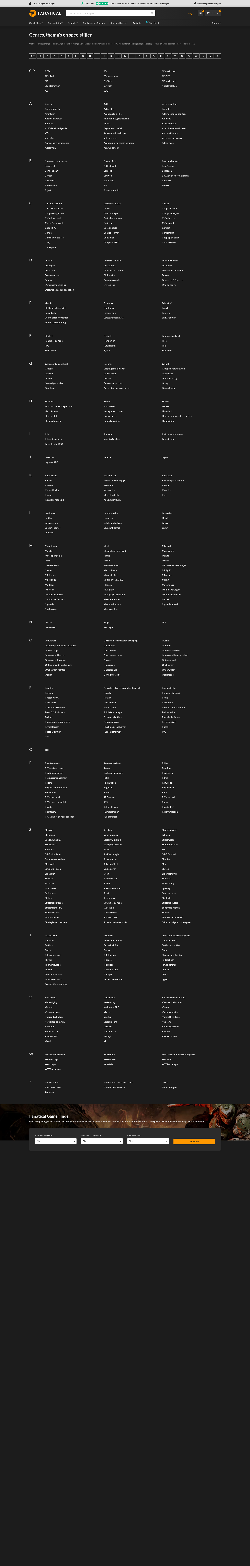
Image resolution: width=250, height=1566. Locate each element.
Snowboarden (110, 878)
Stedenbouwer (169, 829)
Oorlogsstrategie (112, 674)
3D (46, 81)
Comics (48, 232)
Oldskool (166, 645)
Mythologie (51, 609)
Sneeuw (49, 878)
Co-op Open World (54, 223)
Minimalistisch (111, 575)
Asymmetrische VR (113, 128)
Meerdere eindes (112, 599)
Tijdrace (108, 959)
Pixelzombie (110, 702)
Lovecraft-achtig (112, 527)
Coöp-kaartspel (53, 218)
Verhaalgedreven (170, 1026)
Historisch (167, 411)
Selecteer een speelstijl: (91, 1135)
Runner (165, 802)
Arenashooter (169, 123)
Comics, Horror (111, 232)
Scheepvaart (51, 844)
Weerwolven (110, 1059)
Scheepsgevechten (113, 844)
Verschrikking (110, 1021)
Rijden (165, 763)
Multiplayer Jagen (171, 589)
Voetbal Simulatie (171, 1016)
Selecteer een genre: (44, 1135)
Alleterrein (50, 147)
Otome (107, 660)
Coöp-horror (168, 218)
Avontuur (50, 113)
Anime (107, 123)
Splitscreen (50, 893)
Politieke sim (168, 712)
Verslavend (50, 997)
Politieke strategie (113, 712)
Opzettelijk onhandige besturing (61, 645)
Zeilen (165, 1082)
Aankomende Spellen (94, 23)
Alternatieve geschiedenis (116, 118)
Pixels (165, 697)
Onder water (168, 669)
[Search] (152, 13)
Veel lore (166, 1021)
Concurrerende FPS (55, 237)
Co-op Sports (110, 227)
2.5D (47, 71)
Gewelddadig (168, 388)
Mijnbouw (167, 575)
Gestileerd (50, 388)
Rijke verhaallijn (170, 811)
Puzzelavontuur (53, 731)
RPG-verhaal (168, 797)
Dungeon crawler (112, 280)
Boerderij (166, 180)
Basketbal (50, 166)
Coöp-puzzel (110, 223)
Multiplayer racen (54, 594)
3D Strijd (108, 81)
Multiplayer (109, 589)
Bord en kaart (51, 170)
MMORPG (50, 579)
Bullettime (109, 180)
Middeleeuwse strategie (174, 565)
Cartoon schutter (112, 203)
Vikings (107, 1036)
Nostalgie (108, 627)
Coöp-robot (168, 223)
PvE (164, 731)
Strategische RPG (53, 907)
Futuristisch (110, 345)
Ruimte (48, 807)
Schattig (166, 834)
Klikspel (166, 485)
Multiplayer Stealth (171, 594)
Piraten (107, 697)
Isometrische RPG (54, 444)
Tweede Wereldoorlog (56, 984)
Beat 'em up (168, 166)
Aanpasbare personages (57, 142)
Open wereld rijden (171, 650)
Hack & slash (110, 406)
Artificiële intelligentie (56, 128)
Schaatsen (50, 873)
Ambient (166, 118)
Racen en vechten (112, 763)
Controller (109, 237)
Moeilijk (49, 550)
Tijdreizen (108, 964)
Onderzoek (109, 645)
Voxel (48, 1041)
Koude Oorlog (52, 490)
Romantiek (50, 792)
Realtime (166, 768)
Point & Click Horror (55, 712)
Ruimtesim (50, 811)
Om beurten (168, 664)
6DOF (107, 90)
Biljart (48, 190)
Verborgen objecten (55, 1021)
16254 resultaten (206, 1135)
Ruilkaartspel (110, 816)
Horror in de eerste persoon (58, 406)
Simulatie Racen (53, 868)
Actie (106, 104)
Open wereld (110, 650)
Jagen (165, 457)
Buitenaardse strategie (56, 161)
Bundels (72, 23)
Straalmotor (168, 839)
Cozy (47, 242)
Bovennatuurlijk (112, 190)
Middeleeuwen (111, 565)
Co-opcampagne (170, 213)
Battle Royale (110, 166)
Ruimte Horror (111, 807)
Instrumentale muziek (173, 434)
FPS (47, 345)
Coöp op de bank (170, 237)
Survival (166, 912)
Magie (107, 555)
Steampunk (109, 898)
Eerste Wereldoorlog (55, 322)
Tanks (48, 950)
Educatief (166, 303)
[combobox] (125, 13)
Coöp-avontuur (170, 208)
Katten (48, 480)
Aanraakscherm (111, 147)
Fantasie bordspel (171, 336)
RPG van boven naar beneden (59, 816)
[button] (42, 3)
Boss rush (167, 170)
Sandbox (49, 849)
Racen (107, 768)
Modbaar (49, 584)
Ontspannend (169, 660)
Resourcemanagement (56, 777)
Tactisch (49, 945)
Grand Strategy (169, 378)
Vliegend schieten (54, 1016)
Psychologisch (52, 726)
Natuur (48, 622)
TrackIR (49, 969)
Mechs (165, 560)
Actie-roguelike (52, 108)
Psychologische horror (115, 726)
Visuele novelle (169, 1036)
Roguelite (108, 787)
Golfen (48, 378)
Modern (108, 584)
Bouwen (108, 175)
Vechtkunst (50, 1026)
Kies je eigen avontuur (173, 480)
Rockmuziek (110, 782)
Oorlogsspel (168, 674)
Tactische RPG (111, 945)
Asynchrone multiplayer (174, 128)
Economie (108, 303)
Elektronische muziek (55, 307)
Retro (106, 777)
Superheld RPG (52, 912)
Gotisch (107, 378)
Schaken (108, 829)
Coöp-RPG (50, 227)
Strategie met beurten (56, 922)
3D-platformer (52, 85)
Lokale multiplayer (113, 522)
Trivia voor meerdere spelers (176, 935)
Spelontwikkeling (112, 839)
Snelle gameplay (53, 839)
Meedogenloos (111, 609)
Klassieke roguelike (54, 499)
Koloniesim (109, 490)
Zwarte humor (52, 1082)
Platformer (167, 702)
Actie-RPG (109, 108)
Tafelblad (49, 940)
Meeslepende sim (53, 555)
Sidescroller (51, 864)
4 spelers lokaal (169, 85)
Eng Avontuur (169, 317)
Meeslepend (168, 550)
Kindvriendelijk (111, 495)
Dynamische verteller (55, 284)
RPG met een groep (54, 768)
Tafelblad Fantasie (113, 940)
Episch (165, 307)
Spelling (166, 888)
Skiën (106, 873)
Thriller (48, 959)
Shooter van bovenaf (172, 917)
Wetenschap (51, 1059)
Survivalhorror (52, 917)
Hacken (166, 406)
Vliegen (107, 1012)
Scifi (164, 849)
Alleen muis (168, 142)
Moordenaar (51, 546)
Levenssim (109, 518)
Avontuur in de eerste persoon (119, 142)
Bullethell (50, 180)
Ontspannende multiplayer (58, 664)
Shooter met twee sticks (115, 922)
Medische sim (52, 565)
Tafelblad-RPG (169, 940)
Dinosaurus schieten (114, 270)
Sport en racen (169, 893)
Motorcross (168, 584)
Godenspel (167, 373)
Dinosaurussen (52, 275)
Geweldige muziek (54, 383)
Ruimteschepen (111, 811)
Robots (48, 782)
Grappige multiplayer (114, 368)
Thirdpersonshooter (172, 955)
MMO (107, 560)
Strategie (166, 898)
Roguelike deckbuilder (56, 787)
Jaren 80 (49, 457)
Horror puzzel (110, 416)
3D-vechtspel (168, 81)
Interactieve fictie (53, 439)
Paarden (49, 688)
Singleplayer (110, 868)
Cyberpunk (50, 247)
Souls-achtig (168, 883)
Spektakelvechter (112, 888)
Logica (165, 522)
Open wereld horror (55, 655)
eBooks (48, 303)
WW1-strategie (170, 1064)
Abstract (49, 104)
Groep (165, 383)
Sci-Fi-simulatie (52, 854)
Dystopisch (109, 284)
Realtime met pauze (113, 772)
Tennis (165, 950)
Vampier (166, 1031)
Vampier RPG (51, 1036)
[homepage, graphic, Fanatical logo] (45, 13)
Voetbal (107, 1016)
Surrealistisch (110, 912)
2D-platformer (111, 76)
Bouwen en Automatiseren (175, 175)
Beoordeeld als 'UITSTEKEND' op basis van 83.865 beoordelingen (140, 3)
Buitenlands (51, 185)
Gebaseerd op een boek (56, 363)
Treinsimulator (111, 969)
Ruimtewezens (52, 763)
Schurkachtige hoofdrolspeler (176, 922)
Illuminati (108, 434)
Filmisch (49, 336)
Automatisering (170, 133)
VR (105, 1041)
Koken (48, 495)
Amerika (49, 123)
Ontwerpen (51, 640)
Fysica (107, 350)
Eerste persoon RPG (114, 317)
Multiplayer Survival (55, 599)
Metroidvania (110, 570)
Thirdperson (110, 955)
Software (166, 878)
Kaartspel (167, 475)
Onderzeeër (109, 664)
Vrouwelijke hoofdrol (172, 1002)
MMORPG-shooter (113, 579)
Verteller (108, 1026)
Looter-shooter (52, 527)
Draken (165, 275)
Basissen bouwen (170, 161)
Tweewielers (51, 935)
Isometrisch (168, 439)
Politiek (49, 717)
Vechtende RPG (111, 1007)
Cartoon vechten (53, 203)
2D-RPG (166, 76)
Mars (47, 560)
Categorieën (54, 23)
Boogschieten (110, 161)
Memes (48, 570)
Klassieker (109, 485)
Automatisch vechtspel (115, 133)
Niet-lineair (50, 627)
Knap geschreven (112, 499)
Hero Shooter (51, 411)
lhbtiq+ (48, 518)
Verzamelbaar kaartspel (173, 997)
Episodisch (50, 312)
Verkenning (109, 1002)
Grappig (49, 368)
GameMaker (110, 373)
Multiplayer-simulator (115, 594)
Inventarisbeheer (112, 439)
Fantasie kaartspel (54, 340)
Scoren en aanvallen (55, 859)
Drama (48, 280)
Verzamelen (109, 997)
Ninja (106, 622)
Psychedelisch (169, 721)
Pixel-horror (51, 702)
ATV (47, 133)
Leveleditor (167, 513)
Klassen (49, 485)
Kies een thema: (134, 1135)
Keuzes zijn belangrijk (114, 480)
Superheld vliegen (171, 907)
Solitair (107, 883)
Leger (165, 527)
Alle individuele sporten (174, 113)
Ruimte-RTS (168, 807)
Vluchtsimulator (170, 1012)
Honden (166, 401)
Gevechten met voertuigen (117, 388)
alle (38, 1141)
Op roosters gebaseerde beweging (120, 640)
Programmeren (111, 721)
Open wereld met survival (175, 655)
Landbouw (50, 513)
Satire (106, 849)
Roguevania (168, 787)
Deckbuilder (110, 265)
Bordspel (108, 170)
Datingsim (50, 265)
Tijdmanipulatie (53, 964)
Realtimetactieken (54, 772)
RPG (164, 792)
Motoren (49, 589)
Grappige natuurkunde (173, 368)
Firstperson (109, 340)
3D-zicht (108, 85)
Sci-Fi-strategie (111, 854)
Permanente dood (171, 692)
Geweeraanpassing (113, 383)
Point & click (110, 707)
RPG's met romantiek (55, 802)
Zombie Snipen (169, 1087)
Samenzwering (111, 834)
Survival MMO (111, 917)
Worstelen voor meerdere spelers (178, 1054)
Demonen (167, 265)
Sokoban (49, 883)
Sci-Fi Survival (169, 854)
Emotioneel (109, 307)
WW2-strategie (53, 1069)
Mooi (106, 546)
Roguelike (167, 782)
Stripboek (50, 834)
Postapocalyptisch (113, 717)
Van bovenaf (110, 1031)
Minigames (50, 575)
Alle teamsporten (53, 118)
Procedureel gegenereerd (57, 721)
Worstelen (109, 1064)
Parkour (49, 692)
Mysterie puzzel (170, 604)
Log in (191, 13)
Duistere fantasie (112, 260)
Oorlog (48, 674)
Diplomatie (109, 275)
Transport (108, 974)
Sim (164, 864)
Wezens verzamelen (55, 1054)
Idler (47, 434)
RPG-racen (109, 797)
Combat (166, 227)
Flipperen (167, 350)
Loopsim (49, 532)
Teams (107, 950)
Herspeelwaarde (53, 420)
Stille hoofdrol (111, 864)
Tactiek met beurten (113, 979)
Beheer (165, 185)
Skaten (165, 868)
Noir (164, 622)
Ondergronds (110, 669)
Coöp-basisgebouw (54, 213)
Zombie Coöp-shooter (115, 1087)
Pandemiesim (168, 688)
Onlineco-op (51, 650)
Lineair (165, 518)
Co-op (107, 208)
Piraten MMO (52, 697)
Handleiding (168, 420)
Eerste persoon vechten (56, 317)
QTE (47, 749)
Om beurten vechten (55, 669)
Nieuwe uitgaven (118, 23)
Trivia (165, 974)
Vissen (165, 1007)
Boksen (48, 175)
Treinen (166, 969)
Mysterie (136, 23)
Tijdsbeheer (168, 959)
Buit (106, 185)
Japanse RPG (51, 462)
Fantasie (108, 336)
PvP (47, 736)
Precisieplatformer (171, 717)
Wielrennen (109, 1054)
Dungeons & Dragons (172, 280)
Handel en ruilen (112, 420)
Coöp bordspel (111, 213)
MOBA (165, 579)
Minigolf (166, 570)
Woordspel (50, 1064)
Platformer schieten (55, 707)
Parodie (107, 692)
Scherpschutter (169, 873)
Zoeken (194, 1141)
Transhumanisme (53, 974)
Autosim (49, 138)
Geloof (165, 363)
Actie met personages (172, 138)
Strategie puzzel (170, 902)
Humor (107, 401)
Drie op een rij (169, 284)
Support (216, 23)
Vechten (49, 1007)
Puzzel (165, 726)
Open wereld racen (113, 655)
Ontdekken (35, 23)
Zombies (49, 1092)
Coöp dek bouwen (113, 218)
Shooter (166, 859)
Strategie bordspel (54, 902)
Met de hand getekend (115, 550)
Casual (165, 203)
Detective (50, 270)
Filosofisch (50, 350)
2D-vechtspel (168, 71)
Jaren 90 (108, 457)
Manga (165, 555)
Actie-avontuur (169, 104)
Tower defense (169, 964)
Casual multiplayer (54, 208)
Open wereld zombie (55, 660)
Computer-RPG (111, 242)
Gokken (49, 373)
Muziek (165, 599)
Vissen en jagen (52, 1012)
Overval (166, 640)
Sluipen (48, 898)
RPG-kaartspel (52, 797)
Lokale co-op (51, 522)
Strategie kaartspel (113, 902)
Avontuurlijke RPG (113, 113)
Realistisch (167, 772)
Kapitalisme (51, 475)
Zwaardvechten (53, 1087)
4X (46, 90)
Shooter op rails (170, 844)
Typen (165, 979)
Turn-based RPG (53, 979)
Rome (106, 792)
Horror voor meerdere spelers (177, 416)
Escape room (110, 312)
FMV (164, 340)
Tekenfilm (108, 935)
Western (166, 1059)
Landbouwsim (111, 513)
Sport (106, 893)
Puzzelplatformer (112, 731)
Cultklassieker (169, 242)
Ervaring (166, 312)
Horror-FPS (51, 416)
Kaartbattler (110, 475)
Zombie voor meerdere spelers (119, 1082)
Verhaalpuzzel (52, 1031)
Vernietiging (51, 1002)
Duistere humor (170, 260)
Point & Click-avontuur (173, 707)
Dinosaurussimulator (172, 270)
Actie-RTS (167, 108)
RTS (105, 802)
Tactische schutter (171, 945)
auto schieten (110, 138)
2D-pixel (49, 76)
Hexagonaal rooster (113, 411)
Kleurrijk (166, 490)
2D (105, 71)
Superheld (109, 907)
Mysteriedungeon (112, 604)
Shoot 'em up (110, 859)
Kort (164, 495)
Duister (49, 260)
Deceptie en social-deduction (59, 289)
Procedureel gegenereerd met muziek (122, 688)
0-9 (33, 56)
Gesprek (108, 363)
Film (164, 345)
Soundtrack (50, 888)
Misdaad (166, 546)
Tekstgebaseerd (52, 955)
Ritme (165, 777)
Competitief (168, 232)
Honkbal (49, 401)
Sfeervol (49, 829)
